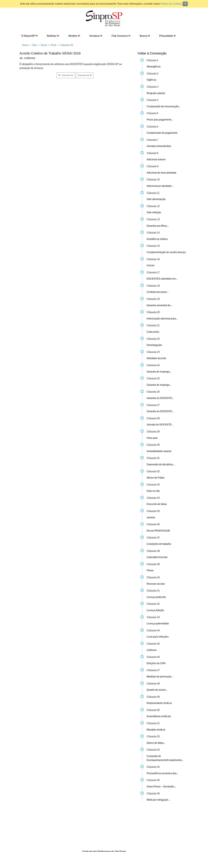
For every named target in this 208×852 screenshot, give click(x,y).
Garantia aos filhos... (158, 225)
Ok (185, 3)
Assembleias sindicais (159, 716)
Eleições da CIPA (156, 663)
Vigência (151, 79)
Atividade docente (156, 358)
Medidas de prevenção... (160, 676)
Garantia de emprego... (159, 371)
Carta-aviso (153, 331)
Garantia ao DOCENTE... (160, 398)
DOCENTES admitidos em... (162, 278)
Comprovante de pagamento (162, 133)
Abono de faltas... (156, 743)
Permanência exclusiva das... (162, 773)
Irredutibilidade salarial (159, 451)
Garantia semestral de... (159, 305)
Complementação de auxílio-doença (166, 252)
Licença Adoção (155, 610)
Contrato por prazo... (158, 292)
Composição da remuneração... (163, 106)
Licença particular (156, 597)
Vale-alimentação (156, 199)
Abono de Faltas (155, 477)
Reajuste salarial (156, 93)
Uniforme (152, 650)
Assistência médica (157, 239)
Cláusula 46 (84, 75)
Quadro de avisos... (157, 690)
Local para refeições (158, 636)
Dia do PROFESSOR (158, 530)
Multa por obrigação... (158, 799)
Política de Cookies (170, 3)
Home (25, 45)
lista (34, 45)
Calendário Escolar (157, 557)
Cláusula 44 (66, 75)
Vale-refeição (154, 212)
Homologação (154, 345)
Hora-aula (152, 438)
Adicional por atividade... (160, 186)
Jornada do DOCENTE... (160, 424)
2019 (53, 45)
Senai (44, 45)
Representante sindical (159, 703)
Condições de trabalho (159, 544)
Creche (151, 265)
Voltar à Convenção (151, 53)
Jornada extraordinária (159, 146)
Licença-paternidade (158, 623)
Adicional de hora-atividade (161, 172)
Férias (150, 570)
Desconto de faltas (157, 504)
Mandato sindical (156, 729)
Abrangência (153, 66)
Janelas (151, 517)
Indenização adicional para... (162, 318)
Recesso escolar (156, 583)
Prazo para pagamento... (160, 119)
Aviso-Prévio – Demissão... (161, 786)
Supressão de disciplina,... (161, 464)
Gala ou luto (153, 491)
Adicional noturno (156, 159)
